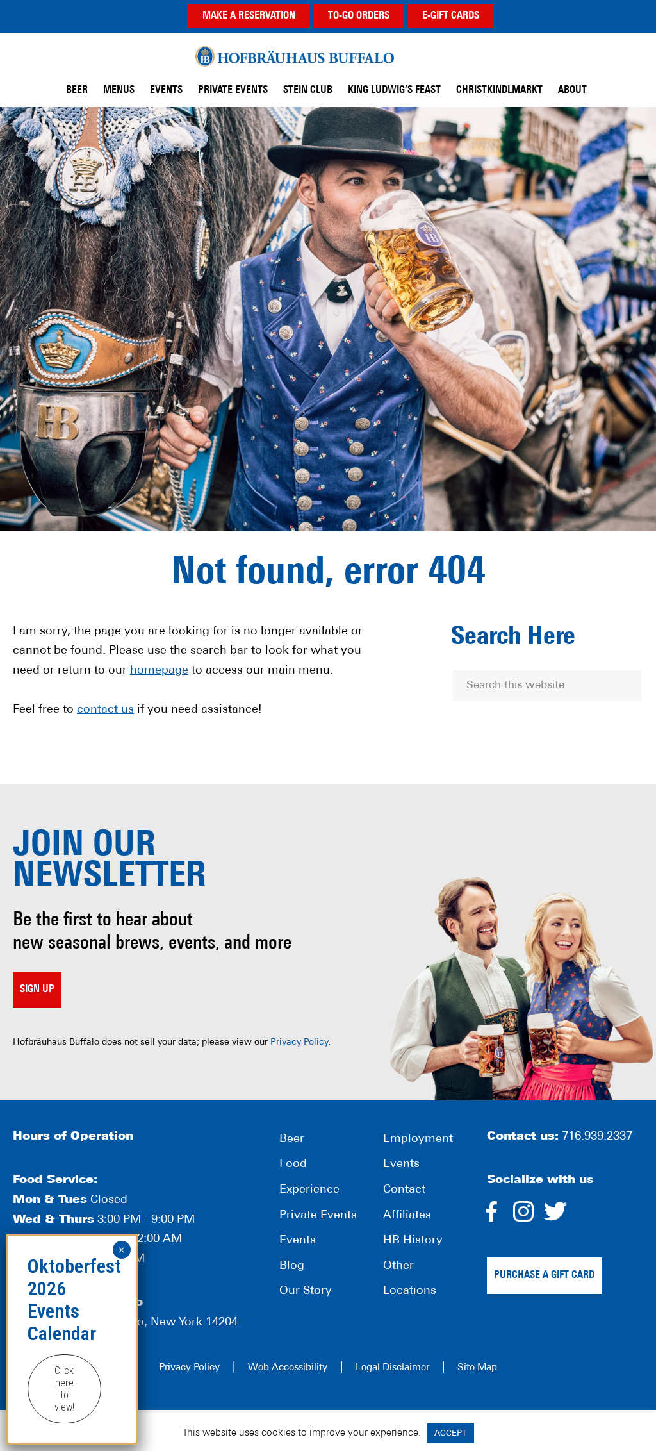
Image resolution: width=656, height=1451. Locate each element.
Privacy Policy (299, 1042)
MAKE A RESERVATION (248, 16)
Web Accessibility (287, 1368)
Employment (418, 1139)
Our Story (305, 1291)
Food (293, 1164)
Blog (291, 1266)
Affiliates (407, 1216)
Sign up (37, 989)
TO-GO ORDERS (359, 16)
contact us (105, 710)
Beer (291, 1139)
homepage (159, 671)
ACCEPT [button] (450, 1433)
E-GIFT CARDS (450, 16)
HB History (413, 1241)
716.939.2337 (597, 1137)
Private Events (318, 1216)
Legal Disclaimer (392, 1368)
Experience (309, 1190)
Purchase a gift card (544, 1275)
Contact (404, 1190)
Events (297, 1241)
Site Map (477, 1368)
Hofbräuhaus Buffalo (294, 56)
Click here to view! (64, 1388)
